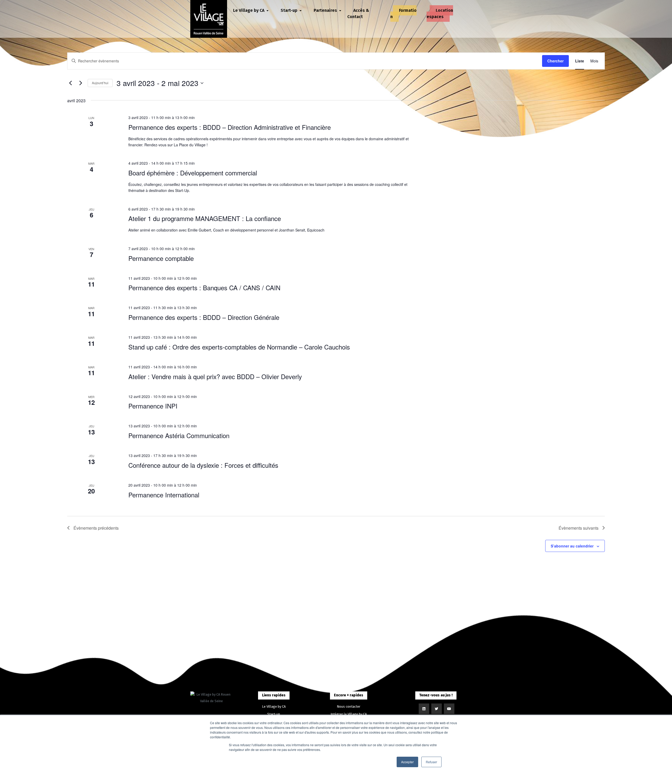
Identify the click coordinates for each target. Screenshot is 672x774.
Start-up (273, 714)
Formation (403, 13)
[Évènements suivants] (80, 83)
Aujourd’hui (100, 82)
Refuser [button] (431, 762)
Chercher (555, 60)
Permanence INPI (152, 405)
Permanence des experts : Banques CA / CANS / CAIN (204, 287)
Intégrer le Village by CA (348, 714)
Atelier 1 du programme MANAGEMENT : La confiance (204, 218)
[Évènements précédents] (70, 83)
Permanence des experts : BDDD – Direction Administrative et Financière (229, 127)
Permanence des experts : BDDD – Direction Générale (203, 317)
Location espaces (440, 13)
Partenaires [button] (326, 10)
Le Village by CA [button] (249, 10)
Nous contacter (348, 706)
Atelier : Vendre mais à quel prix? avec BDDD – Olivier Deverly (215, 376)
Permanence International (163, 494)
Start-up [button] (289, 10)
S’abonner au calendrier (572, 546)
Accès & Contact (358, 13)
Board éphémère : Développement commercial (192, 172)
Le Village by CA (274, 706)
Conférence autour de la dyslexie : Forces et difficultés (203, 465)
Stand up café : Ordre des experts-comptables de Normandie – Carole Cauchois (239, 346)
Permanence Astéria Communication (178, 435)
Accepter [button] (407, 762)
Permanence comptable (161, 258)
